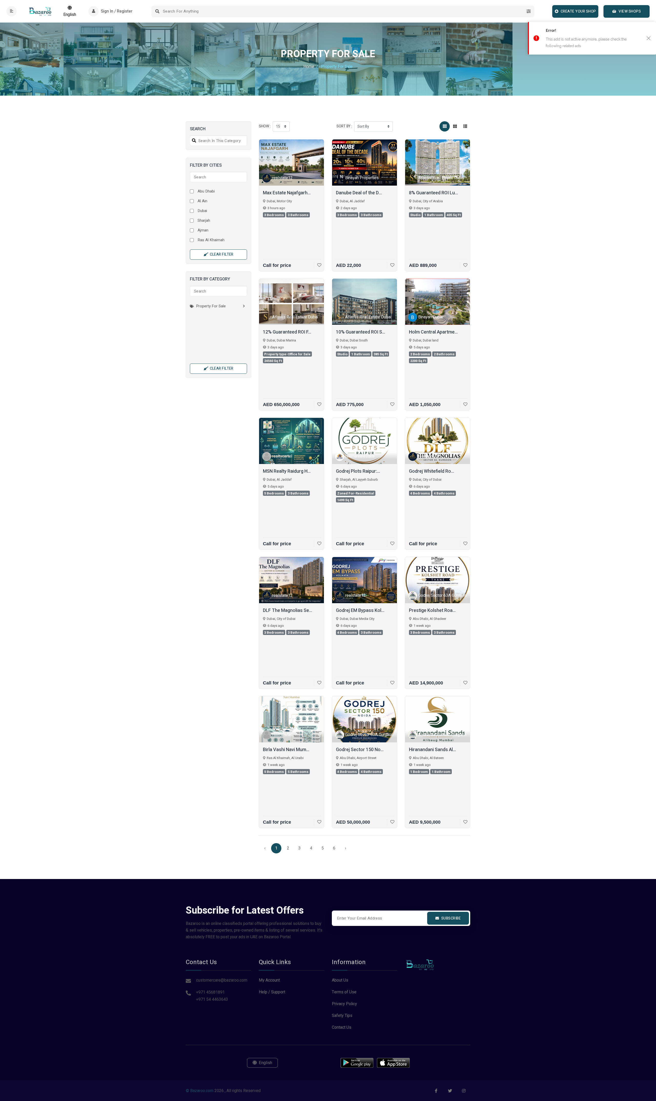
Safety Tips (342, 1016)
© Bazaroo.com (199, 1091)
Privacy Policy (344, 1004)
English (69, 15)
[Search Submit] (157, 11)
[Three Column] (444, 126)
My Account (269, 980)
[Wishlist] (317, 265)
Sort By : (344, 126)
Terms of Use (344, 992)
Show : (265, 126)
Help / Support (272, 992)
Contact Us (341, 1027)
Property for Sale (210, 306)
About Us (340, 980)
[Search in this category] (193, 140)
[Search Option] (528, 11)
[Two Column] (455, 126)
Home (308, 67)
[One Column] (465, 126)
